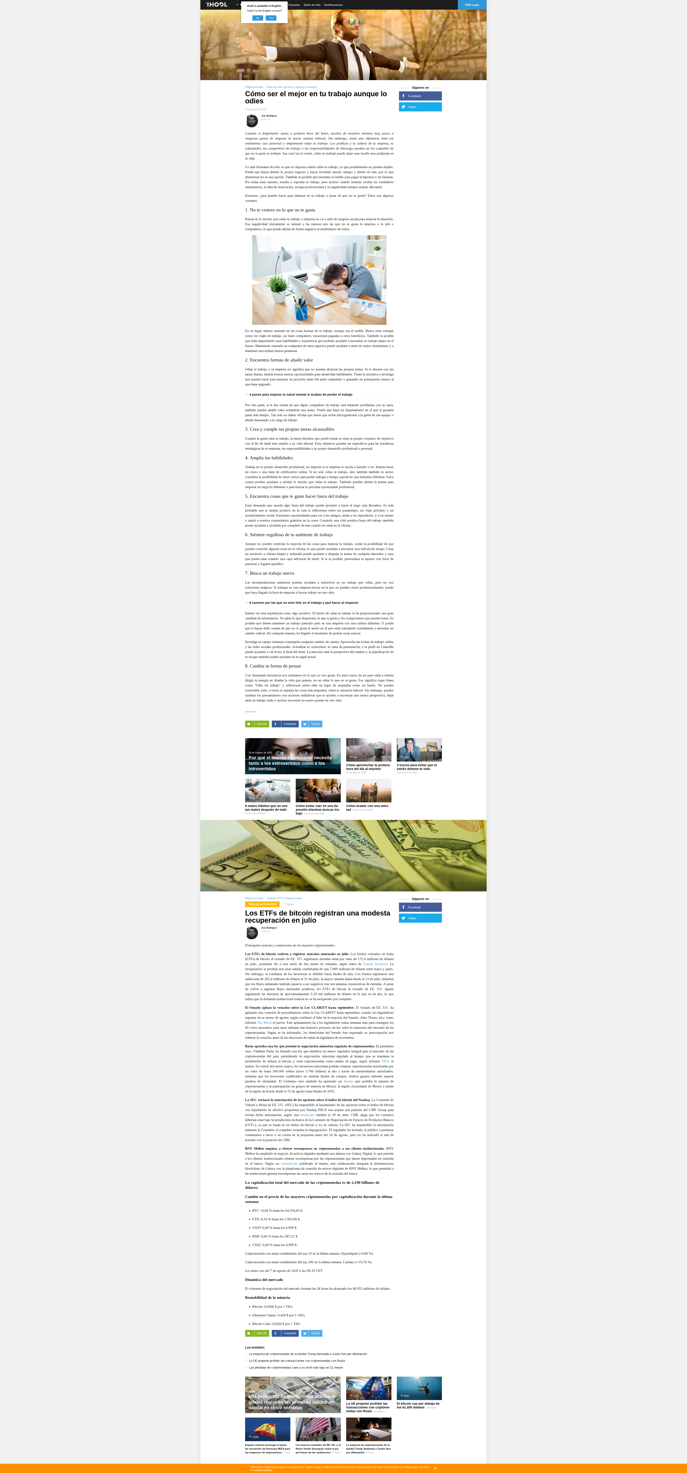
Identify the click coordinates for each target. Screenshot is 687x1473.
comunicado (289, 1163)
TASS (385, 1061)
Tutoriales (294, 4)
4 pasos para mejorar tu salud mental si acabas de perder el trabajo (300, 394)
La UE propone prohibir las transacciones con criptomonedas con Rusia (297, 1360)
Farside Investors (375, 964)
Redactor (265, 119)
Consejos (311, 86)
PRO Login (472, 4)
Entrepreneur (251, 711)
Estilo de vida (312, 4)
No (257, 17)
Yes (271, 17)
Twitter (412, 107)
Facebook (414, 96)
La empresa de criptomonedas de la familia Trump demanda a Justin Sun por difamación (308, 1354)
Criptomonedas (293, 898)
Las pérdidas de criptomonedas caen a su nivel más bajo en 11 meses (296, 1367)
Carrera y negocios (294, 86)
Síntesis (271, 898)
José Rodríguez (269, 115)
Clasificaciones (333, 4)
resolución (307, 1115)
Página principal (254, 86)
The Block (264, 1022)
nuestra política (263, 1469)
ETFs (280, 898)
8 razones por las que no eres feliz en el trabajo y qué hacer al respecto (303, 603)
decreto (349, 1081)
